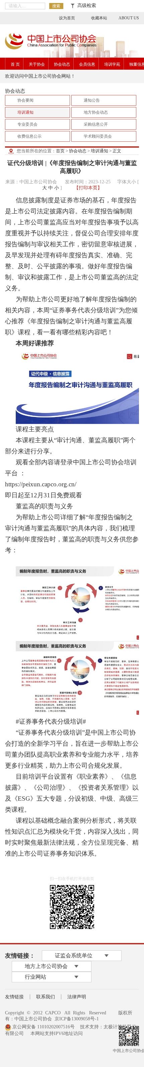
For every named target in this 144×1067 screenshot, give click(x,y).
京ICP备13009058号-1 (77, 1018)
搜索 (56, 6)
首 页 (15, 64)
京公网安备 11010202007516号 (43, 1026)
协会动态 (62, 64)
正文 (117, 150)
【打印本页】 (88, 187)
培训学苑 (112, 64)
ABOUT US (129, 18)
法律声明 (76, 996)
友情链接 (14, 996)
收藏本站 (99, 18)
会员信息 (87, 64)
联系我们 (45, 996)
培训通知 (99, 150)
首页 (60, 150)
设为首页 (67, 18)
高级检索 (85, 5)
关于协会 (37, 64)
